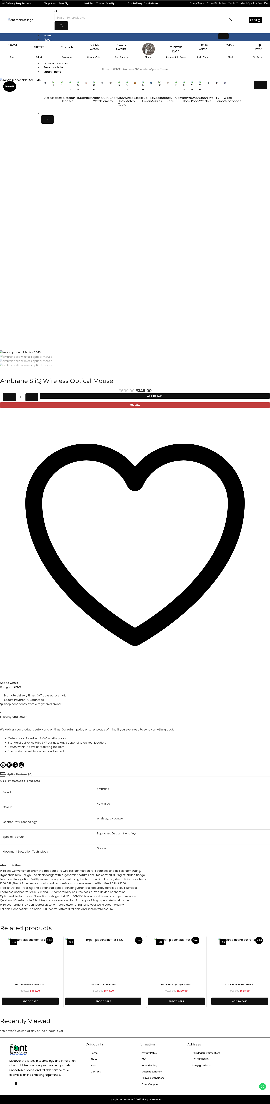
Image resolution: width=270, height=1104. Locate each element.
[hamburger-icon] (223, 36)
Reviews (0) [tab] (24, 774)
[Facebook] (3, 765)
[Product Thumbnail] (260, 85)
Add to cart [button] (30, 1001)
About (48, 40)
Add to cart (154, 396)
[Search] (61, 25)
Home (48, 35)
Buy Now (135, 405)
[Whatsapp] (15, 765)
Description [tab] (8, 774)
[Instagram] (21, 765)
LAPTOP (116, 69)
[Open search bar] (56, 12)
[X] (9, 765)
